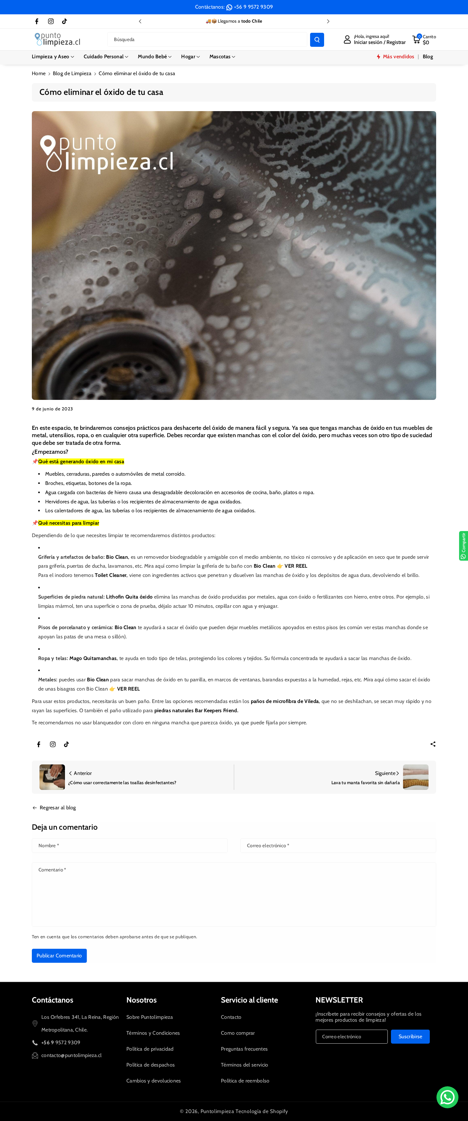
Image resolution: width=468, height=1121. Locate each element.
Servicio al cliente (249, 999)
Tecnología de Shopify (262, 1111)
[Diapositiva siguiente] (328, 21)
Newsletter (339, 999)
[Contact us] (447, 1097)
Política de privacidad (150, 1049)
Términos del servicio (244, 1065)
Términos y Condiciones (153, 1033)
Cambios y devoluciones (153, 1081)
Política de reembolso (245, 1081)
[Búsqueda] (317, 40)
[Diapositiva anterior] (140, 21)
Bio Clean (117, 557)
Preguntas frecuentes (244, 1049)
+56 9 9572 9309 (253, 7)
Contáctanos (52, 999)
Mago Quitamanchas (93, 658)
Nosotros (141, 999)
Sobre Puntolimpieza (149, 1017)
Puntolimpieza (217, 1111)
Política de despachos (150, 1065)
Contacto (231, 1017)
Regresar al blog (58, 808)
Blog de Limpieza (72, 73)
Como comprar (238, 1033)
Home (39, 73)
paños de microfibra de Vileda (285, 701)
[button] (53, 56)
